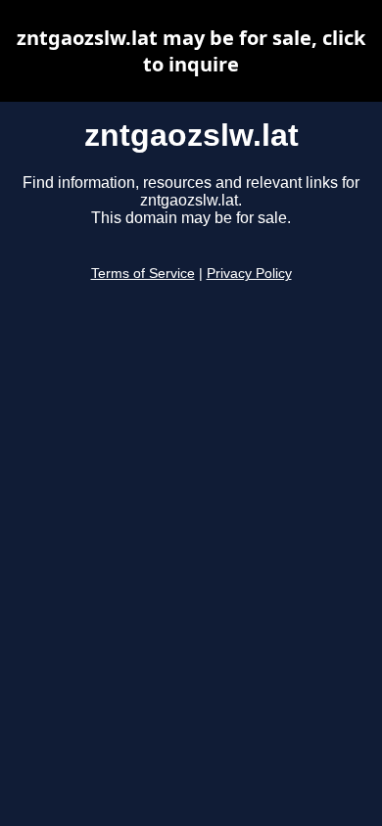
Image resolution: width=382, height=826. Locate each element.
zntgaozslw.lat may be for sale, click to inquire (191, 50)
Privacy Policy (249, 273)
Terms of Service (143, 273)
